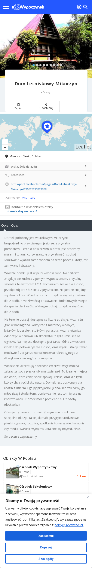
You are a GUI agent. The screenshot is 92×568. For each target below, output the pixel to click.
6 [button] (50, 64)
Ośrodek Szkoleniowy (35, 486)
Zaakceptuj (46, 536)
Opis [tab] (4, 225)
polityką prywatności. (69, 525)
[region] (46, 531)
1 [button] (32, 64)
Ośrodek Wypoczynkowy (38, 467)
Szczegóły (46, 559)
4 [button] (43, 64)
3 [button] (39, 64)
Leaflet (83, 147)
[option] (46, 46)
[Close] (87, 497)
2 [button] (36, 64)
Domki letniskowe (32, 476)
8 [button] (56, 64)
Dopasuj (46, 547)
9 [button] (60, 64)
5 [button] (46, 64)
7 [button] (53, 64)
